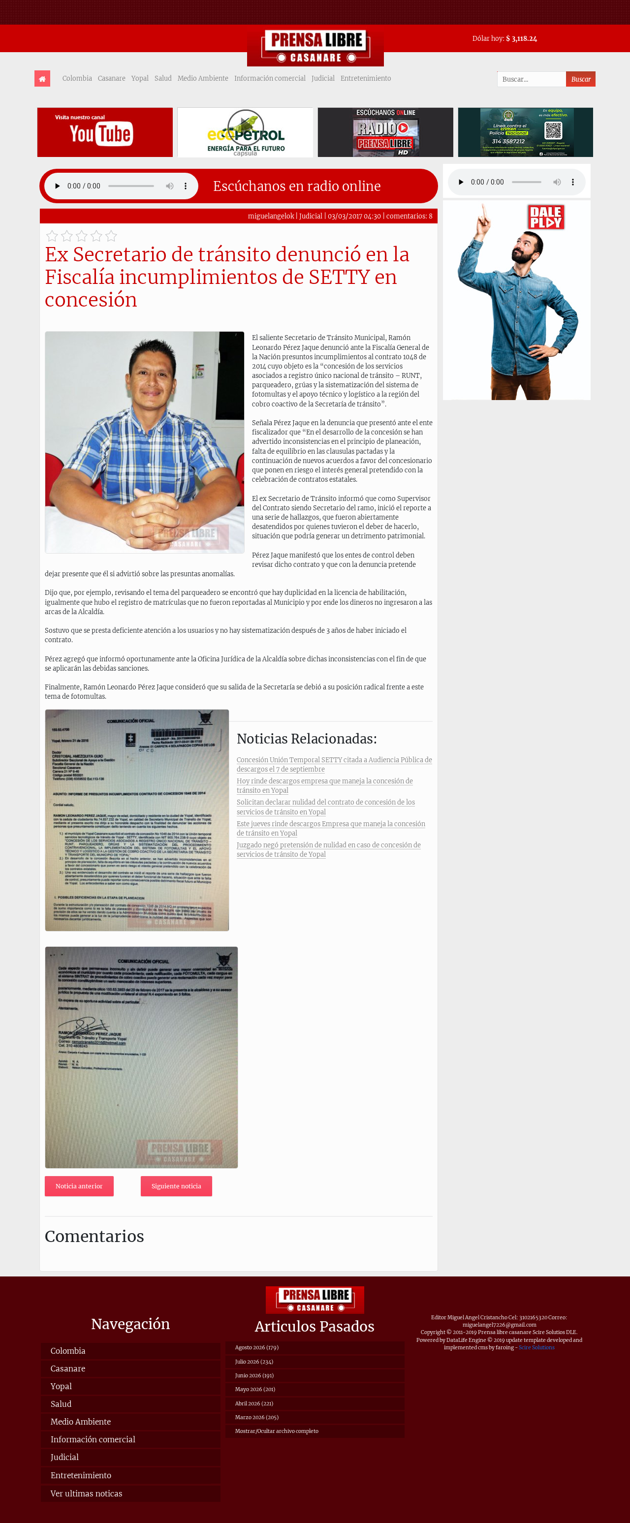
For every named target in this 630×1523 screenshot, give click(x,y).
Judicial (323, 78)
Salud (163, 78)
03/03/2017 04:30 (354, 216)
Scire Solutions (537, 1347)
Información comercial (270, 78)
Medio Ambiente (203, 78)
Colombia (77, 78)
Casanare (112, 78)
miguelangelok (271, 216)
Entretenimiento (366, 78)
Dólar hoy (487, 38)
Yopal (140, 78)
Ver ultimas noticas (87, 1493)
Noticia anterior (79, 1186)
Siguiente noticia (176, 1186)
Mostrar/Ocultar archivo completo (276, 1431)
